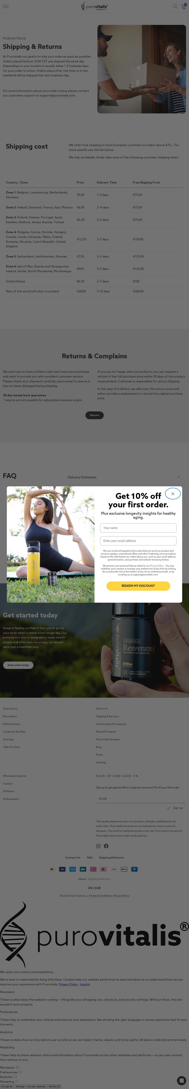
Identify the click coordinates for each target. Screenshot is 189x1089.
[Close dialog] (173, 493)
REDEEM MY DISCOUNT (138, 586)
